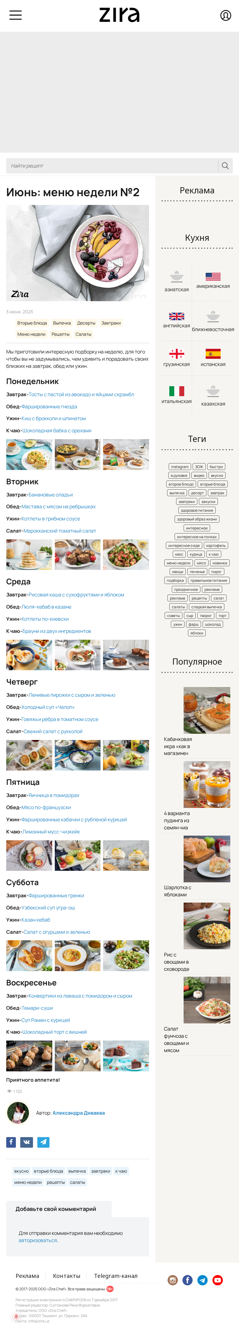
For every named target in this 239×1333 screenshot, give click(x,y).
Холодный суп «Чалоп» (48, 707)
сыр (189, 615)
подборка (175, 580)
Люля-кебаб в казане (46, 606)
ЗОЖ (199, 466)
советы (173, 615)
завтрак (217, 493)
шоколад (213, 624)
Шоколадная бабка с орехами (56, 430)
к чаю (121, 1171)
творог (206, 615)
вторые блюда (48, 1171)
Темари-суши (37, 1007)
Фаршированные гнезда (49, 406)
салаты (77, 1182)
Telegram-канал (116, 1275)
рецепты (56, 1182)
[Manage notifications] (16, 1317)
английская (176, 325)
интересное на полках (197, 536)
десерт (197, 493)
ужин (177, 624)
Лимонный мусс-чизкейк (51, 831)
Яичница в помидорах (54, 795)
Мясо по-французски (46, 807)
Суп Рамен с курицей (45, 1020)
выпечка (77, 1171)
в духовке (179, 475)
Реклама (27, 1275)
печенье (197, 571)
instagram (180, 466)
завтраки (100, 1171)
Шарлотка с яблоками (177, 891)
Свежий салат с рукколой (53, 731)
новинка (220, 563)
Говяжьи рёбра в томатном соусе (59, 719)
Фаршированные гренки (56, 895)
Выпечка (62, 323)
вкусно (21, 1171)
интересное (197, 528)
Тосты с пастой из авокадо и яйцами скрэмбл (81, 394)
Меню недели (31, 334)
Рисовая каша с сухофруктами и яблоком (76, 594)
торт (222, 615)
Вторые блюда (32, 323)
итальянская (177, 401)
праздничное (186, 589)
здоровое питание (197, 510)
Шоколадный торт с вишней (54, 1031)
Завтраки (111, 323)
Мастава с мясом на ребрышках (58, 506)
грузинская (176, 364)
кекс (179, 554)
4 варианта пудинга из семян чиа (177, 820)
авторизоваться (38, 1240)
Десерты (86, 323)
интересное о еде (184, 545)
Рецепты (60, 334)
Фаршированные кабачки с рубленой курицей (74, 819)
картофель (216, 545)
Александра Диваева (79, 1112)
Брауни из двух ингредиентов (56, 631)
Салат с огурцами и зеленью (57, 931)
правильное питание (208, 580)
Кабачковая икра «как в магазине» (178, 746)
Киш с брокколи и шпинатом (53, 418)
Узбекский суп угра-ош (48, 907)
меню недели (28, 1182)
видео (199, 475)
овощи (177, 571)
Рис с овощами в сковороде (176, 961)
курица (196, 554)
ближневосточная (213, 329)
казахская (213, 403)
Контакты (66, 1275)
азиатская (177, 289)
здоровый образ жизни (197, 519)
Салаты (83, 334)
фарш (194, 624)
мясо (201, 563)
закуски (208, 501)
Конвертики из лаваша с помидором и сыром (80, 995)
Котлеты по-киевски (45, 618)
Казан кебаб (35, 919)
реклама (212, 589)
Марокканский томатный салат (60, 530)
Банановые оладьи (51, 494)
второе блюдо (181, 484)
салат (218, 598)
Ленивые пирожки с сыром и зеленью (72, 694)
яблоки (196, 633)
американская (213, 285)
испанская (213, 364)
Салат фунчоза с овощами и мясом (176, 1039)
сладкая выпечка (206, 607)
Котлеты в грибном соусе (50, 518)
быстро (216, 466)
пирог (216, 571)
